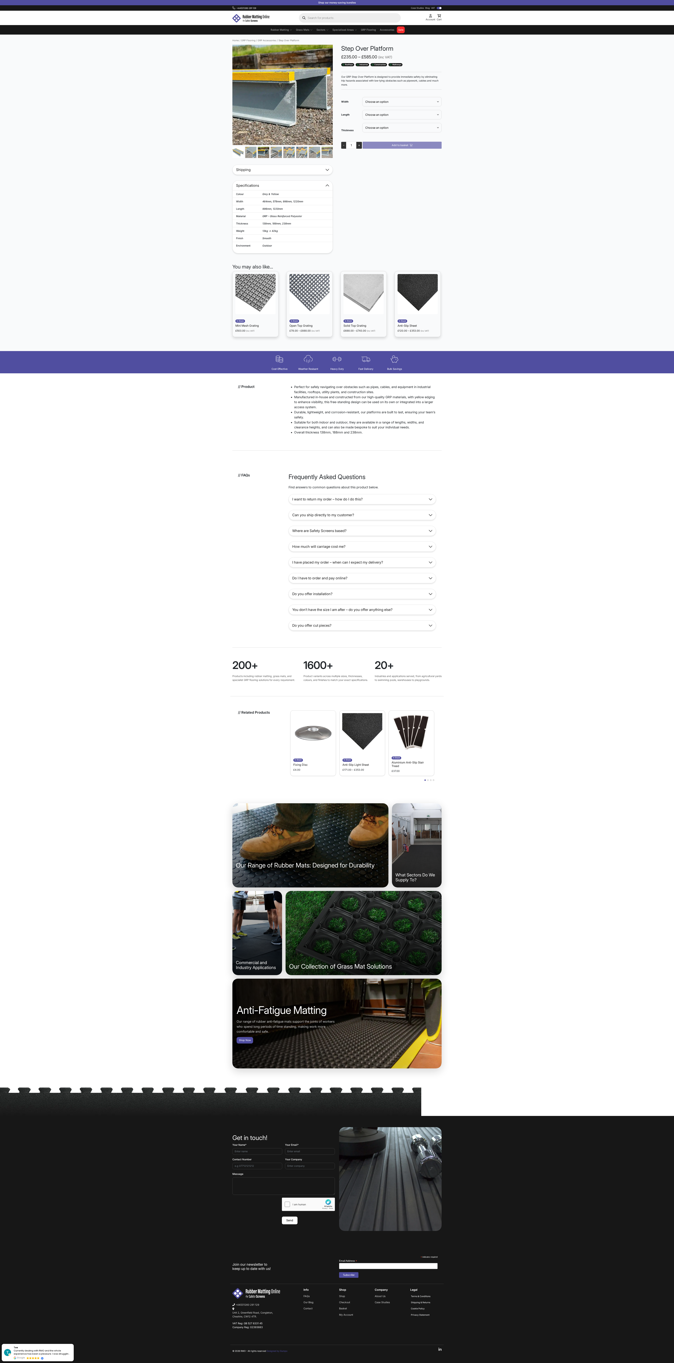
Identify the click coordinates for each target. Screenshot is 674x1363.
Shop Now (245, 1040)
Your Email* (292, 1144)
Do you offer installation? (312, 594)
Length (345, 114)
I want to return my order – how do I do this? (327, 499)
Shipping (243, 170)
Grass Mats (302, 29)
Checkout (344, 1302)
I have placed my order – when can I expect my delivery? (337, 562)
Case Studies (417, 8)
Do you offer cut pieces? (311, 625)
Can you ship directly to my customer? (323, 515)
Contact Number (242, 1159)
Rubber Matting (280, 29)
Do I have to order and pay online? (319, 578)
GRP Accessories (267, 40)
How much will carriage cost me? (318, 546)
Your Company (293, 1159)
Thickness (347, 130)
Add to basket (400, 145)
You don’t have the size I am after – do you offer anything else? (342, 610)
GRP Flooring (368, 29)
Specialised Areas (343, 29)
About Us (380, 1296)
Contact (308, 1308)
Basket (343, 1308)
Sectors (320, 29)
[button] (328, 96)
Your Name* (239, 1144)
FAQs (306, 1296)
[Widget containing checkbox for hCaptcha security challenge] (308, 1204)
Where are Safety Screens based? (319, 531)
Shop (342, 1296)
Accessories (387, 29)
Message (237, 1173)
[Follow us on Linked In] (440, 1350)
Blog (427, 8)
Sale (400, 29)
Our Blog (308, 1302)
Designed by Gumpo (277, 1351)
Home (235, 40)
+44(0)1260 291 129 (247, 1304)
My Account (346, 1314)
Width (345, 101)
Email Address (348, 1261)
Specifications (247, 185)
